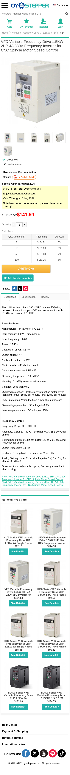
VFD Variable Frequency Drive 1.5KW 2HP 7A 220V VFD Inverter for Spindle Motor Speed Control (18, 595)
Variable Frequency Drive (25, 32)
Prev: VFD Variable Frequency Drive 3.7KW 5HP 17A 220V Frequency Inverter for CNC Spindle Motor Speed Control (34, 478)
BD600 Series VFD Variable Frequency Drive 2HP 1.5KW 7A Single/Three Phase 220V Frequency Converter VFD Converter (18, 699)
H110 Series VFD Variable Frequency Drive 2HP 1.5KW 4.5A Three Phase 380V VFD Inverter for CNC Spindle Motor (51, 647)
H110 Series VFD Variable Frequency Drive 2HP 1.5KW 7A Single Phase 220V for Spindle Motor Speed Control (18, 647)
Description (10, 296)
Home (5, 32)
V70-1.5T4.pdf (27, 177)
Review (45, 296)
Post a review (14, 164)
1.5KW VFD (49, 32)
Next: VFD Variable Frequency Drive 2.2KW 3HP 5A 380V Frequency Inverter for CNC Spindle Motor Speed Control (33, 483)
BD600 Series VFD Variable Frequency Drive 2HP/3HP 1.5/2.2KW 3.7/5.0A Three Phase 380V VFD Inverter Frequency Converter (51, 699)
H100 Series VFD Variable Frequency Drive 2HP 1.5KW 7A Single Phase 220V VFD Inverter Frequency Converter (18, 543)
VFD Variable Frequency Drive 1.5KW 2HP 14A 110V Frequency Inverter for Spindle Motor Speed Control (51, 543)
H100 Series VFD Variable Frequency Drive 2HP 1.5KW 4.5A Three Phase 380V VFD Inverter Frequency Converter (51, 595)
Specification (28, 296)
